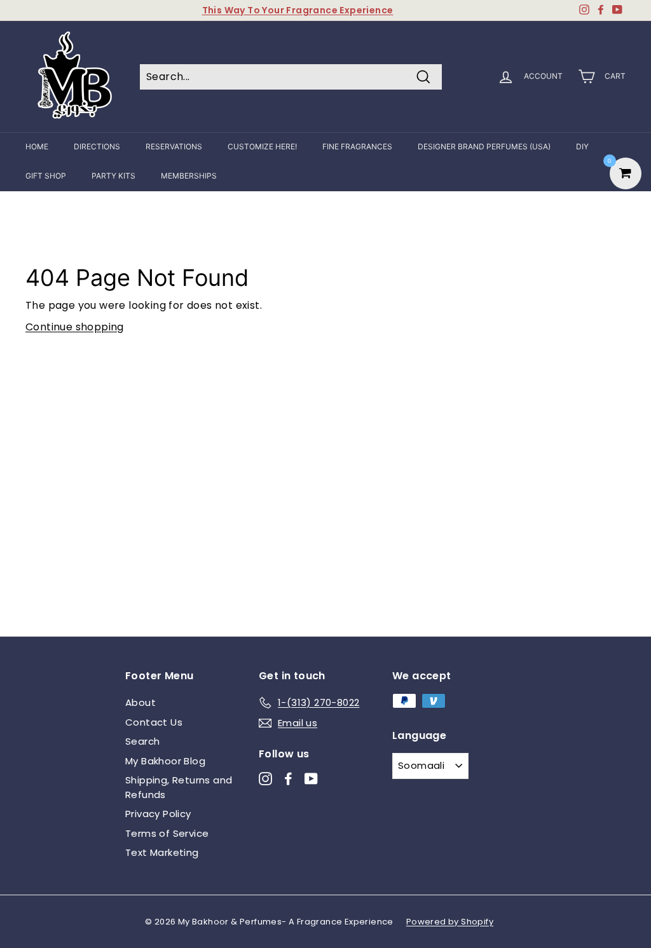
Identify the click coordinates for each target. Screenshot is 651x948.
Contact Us (153, 722)
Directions (97, 146)
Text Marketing (162, 852)
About (140, 702)
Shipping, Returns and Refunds (178, 787)
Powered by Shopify (449, 922)
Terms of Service (167, 833)
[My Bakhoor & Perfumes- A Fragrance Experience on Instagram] (265, 778)
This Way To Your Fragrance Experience (298, 10)
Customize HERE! (262, 146)
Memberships (189, 175)
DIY (582, 146)
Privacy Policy (158, 813)
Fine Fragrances (357, 146)
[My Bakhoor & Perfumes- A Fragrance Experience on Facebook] (288, 778)
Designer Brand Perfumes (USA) (484, 146)
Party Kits (113, 175)
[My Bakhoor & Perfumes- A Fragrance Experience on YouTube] (311, 778)
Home (36, 146)
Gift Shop (45, 175)
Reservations (174, 146)
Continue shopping (74, 327)
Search (142, 741)
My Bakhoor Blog (165, 761)
